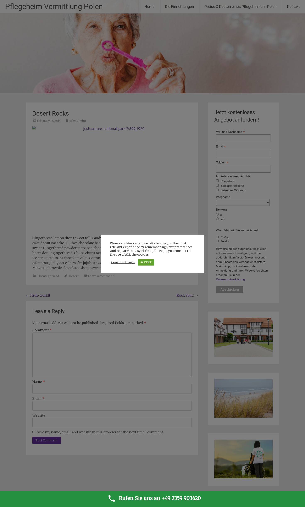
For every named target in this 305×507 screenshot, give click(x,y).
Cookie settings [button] (123, 262)
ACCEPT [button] (146, 262)
